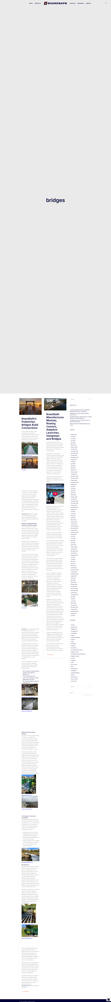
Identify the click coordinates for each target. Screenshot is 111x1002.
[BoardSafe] (55, 3)
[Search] (81, 607)
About (31, 3)
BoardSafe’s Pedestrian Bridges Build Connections (30, 631)
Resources (80, 3)
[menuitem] (31, 3)
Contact (88, 3)
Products (38, 3)
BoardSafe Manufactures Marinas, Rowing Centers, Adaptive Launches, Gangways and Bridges (55, 634)
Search (71, 900)
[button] (105, 3)
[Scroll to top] (109, 999)
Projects (73, 3)
